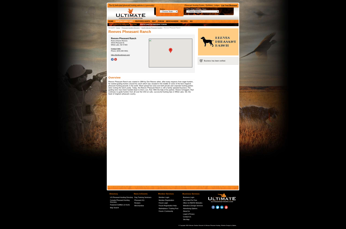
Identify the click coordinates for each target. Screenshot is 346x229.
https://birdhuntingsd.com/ (120, 55)
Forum (161, 21)
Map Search (114, 208)
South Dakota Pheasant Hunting (123, 24)
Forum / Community (166, 211)
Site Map (186, 219)
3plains (234, 225)
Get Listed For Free (190, 200)
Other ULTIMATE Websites (192, 203)
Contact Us (187, 217)
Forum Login (163, 203)
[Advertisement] (218, 84)
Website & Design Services (193, 206)
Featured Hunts (142, 21)
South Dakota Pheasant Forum (153, 24)
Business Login (188, 197)
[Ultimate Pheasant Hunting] (130, 13)
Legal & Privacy (188, 214)
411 (191, 21)
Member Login (164, 197)
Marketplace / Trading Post (168, 208)
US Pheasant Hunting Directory (121, 197)
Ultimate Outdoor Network (196, 225)
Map (154, 21)
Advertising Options (190, 208)
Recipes (184, 21)
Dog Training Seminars (142, 197)
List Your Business (229, 5)
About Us (186, 211)
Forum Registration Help (168, 206)
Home (111, 21)
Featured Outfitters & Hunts (120, 205)
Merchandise (172, 21)
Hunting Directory (124, 21)
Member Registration (166, 200)
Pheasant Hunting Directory (131, 28)
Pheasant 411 (139, 200)
